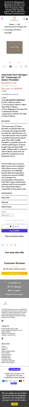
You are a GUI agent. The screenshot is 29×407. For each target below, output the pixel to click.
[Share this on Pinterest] (11, 245)
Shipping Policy (6, 356)
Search (3, 346)
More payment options (14, 236)
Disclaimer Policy (7, 359)
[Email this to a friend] (15, 245)
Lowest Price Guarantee (8, 360)
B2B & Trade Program (8, 362)
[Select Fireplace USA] (14, 19)
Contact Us (5, 348)
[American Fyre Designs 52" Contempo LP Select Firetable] (14, 47)
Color (3, 212)
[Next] (18, 62)
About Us (4, 349)
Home (11, 24)
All (18, 24)
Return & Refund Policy (8, 351)
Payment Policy (6, 357)
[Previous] (10, 62)
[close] (27, 8)
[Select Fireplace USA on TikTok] (2, 321)
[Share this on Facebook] (7, 245)
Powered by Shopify (18, 377)
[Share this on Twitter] (2, 245)
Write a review (14, 273)
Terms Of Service (7, 354)
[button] (14, 121)
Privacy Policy (6, 352)
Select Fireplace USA (17, 373)
